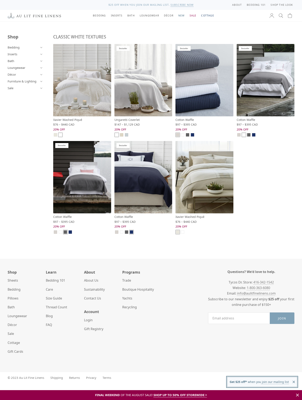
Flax (122, 135)
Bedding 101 (55, 280)
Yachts (127, 298)
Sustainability (94, 289)
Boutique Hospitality (138, 289)
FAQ (49, 325)
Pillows (13, 298)
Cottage (14, 342)
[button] (280, 15)
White (60, 135)
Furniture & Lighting (22, 81)
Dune (55, 135)
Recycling (129, 307)
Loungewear (16, 68)
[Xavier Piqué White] (82, 80)
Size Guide (54, 298)
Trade (126, 280)
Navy (192, 135)
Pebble (178, 135)
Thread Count (56, 307)
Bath (11, 61)
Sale (10, 88)
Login (88, 320)
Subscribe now (182, 5)
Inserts (12, 54)
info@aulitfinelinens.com (256, 293)
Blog (49, 316)
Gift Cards (15, 351)
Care (49, 289)
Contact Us (92, 298)
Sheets (13, 280)
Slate (188, 135)
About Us (91, 280)
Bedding (14, 47)
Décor (12, 74)
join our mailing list (275, 382)
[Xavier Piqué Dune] (204, 177)
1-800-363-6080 (258, 288)
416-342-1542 (263, 282)
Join (282, 318)
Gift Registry (93, 329)
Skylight (126, 135)
